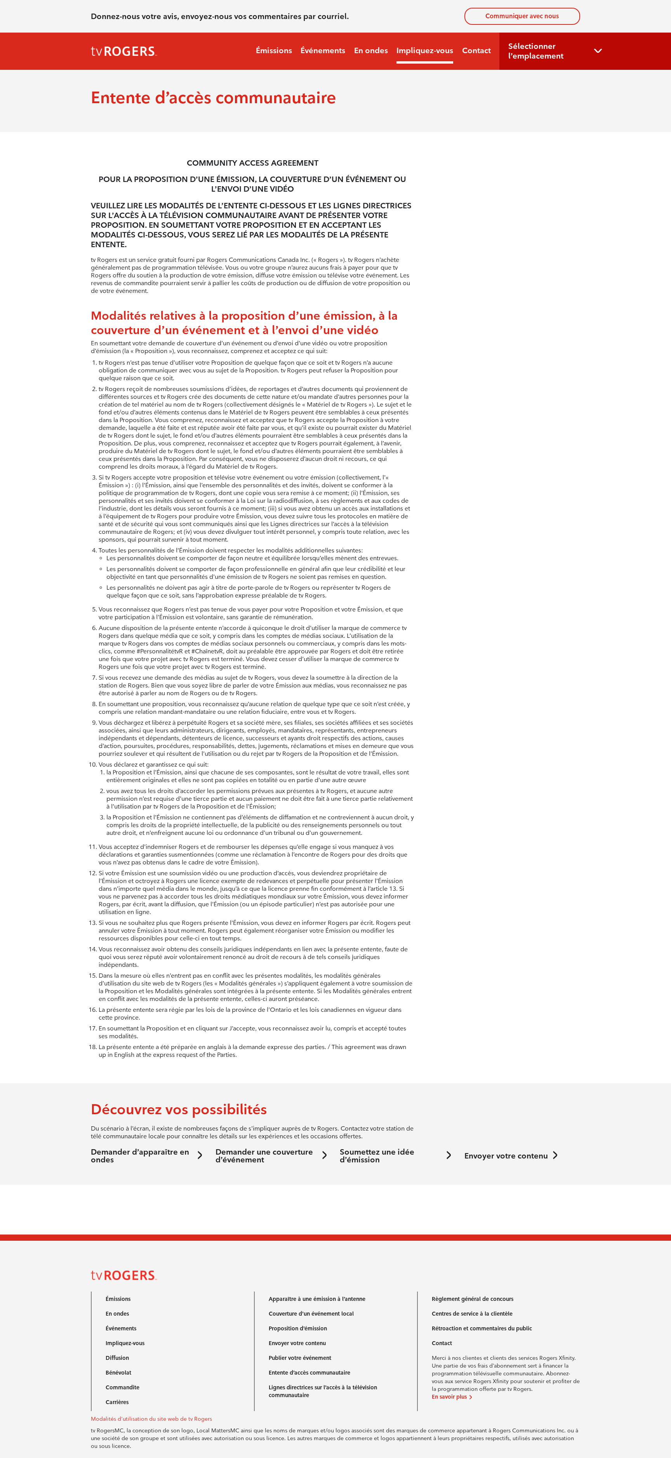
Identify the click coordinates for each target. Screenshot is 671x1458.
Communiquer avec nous (522, 16)
